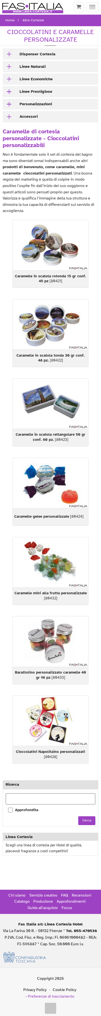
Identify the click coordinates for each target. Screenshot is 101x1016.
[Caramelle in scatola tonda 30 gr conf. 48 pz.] (50, 324)
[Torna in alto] (50, 1008)
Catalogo (22, 901)
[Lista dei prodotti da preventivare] (79, 7)
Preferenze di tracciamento (51, 996)
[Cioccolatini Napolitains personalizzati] (50, 721)
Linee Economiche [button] (36, 79)
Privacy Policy (35, 989)
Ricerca (12, 784)
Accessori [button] (29, 116)
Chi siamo (16, 895)
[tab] (50, 54)
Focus (67, 907)
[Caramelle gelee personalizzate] (50, 483)
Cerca (86, 820)
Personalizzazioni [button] (36, 104)
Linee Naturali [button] (33, 66)
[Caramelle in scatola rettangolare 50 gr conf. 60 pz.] (50, 404)
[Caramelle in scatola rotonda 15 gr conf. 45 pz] (50, 245)
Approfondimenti (71, 901)
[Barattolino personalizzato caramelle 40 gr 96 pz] (50, 641)
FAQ (64, 895)
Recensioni (81, 895)
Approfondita (26, 810)
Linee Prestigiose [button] (36, 91)
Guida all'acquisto (42, 907)
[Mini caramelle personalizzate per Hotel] (50, 562)
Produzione (43, 901)
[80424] (49, 516)
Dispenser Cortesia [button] (37, 54)
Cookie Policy (64, 989)
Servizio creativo (43, 895)
